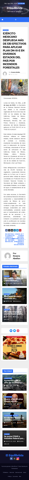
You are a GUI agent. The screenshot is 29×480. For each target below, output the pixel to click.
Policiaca (5, 30)
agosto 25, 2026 (11, 441)
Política (10, 476)
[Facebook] (11, 330)
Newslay (24, 466)
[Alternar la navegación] (15, 19)
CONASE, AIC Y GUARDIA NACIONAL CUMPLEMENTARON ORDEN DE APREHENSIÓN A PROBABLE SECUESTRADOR (19, 239)
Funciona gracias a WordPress (9, 466)
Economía (7, 434)
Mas (20, 476)
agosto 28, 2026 (11, 385)
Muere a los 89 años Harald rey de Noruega (13, 401)
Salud (24, 472)
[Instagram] (18, 330)
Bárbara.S (18, 301)
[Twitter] (14, 330)
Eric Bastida (19, 283)
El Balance (5, 472)
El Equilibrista (14, 8)
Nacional (15, 415)
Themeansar (14, 468)
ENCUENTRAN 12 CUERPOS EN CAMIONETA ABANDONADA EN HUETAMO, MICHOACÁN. (10, 237)
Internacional (8, 378)
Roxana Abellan (15, 72)
